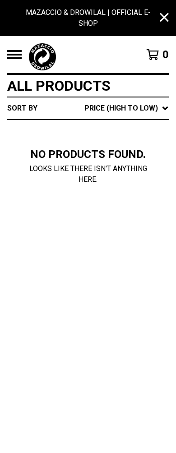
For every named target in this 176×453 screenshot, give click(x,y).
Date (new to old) (102, 203)
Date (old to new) (102, 218)
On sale (82, 146)
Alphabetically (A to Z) (114, 175)
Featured (86, 131)
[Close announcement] (164, 18)
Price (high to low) (104, 247)
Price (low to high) (104, 232)
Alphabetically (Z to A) (114, 189)
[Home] (78, 54)
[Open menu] (14, 54)
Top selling (90, 160)
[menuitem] (88, 108)
